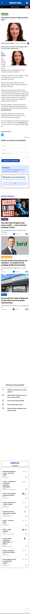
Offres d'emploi (15, 7)
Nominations (5, 14)
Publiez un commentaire (10, 160)
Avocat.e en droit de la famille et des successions (9, 512)
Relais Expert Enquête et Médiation (9, 489)
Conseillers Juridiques (7, 257)
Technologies (4, 219)
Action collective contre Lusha (15, 404)
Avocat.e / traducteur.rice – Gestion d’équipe (9, 503)
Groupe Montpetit (6, 477)
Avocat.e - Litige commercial (7, 530)
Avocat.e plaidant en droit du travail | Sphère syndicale (9, 561)
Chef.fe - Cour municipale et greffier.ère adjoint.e (9, 494)
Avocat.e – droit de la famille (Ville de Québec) (9, 551)
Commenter (17, 234)
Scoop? (26, 7)
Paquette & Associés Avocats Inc (9, 534)
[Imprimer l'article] (28, 234)
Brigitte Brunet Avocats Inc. (8, 516)
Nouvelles (4, 294)
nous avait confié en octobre (8, 124)
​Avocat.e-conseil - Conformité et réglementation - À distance (7, 541)
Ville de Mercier (5, 498)
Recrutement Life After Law (8, 546)
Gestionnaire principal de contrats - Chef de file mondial (9, 473)
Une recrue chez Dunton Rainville (15, 400)
